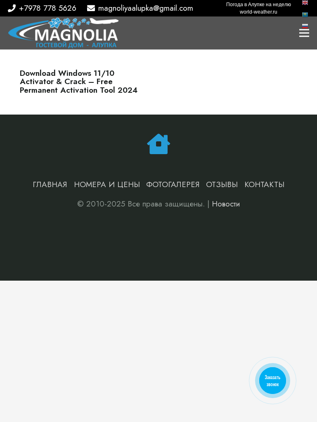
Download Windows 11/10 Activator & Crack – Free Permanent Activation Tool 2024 (78, 82)
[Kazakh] (305, 13)
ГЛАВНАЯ (50, 184)
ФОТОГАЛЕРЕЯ (173, 184)
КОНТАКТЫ (264, 184)
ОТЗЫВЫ (222, 184)
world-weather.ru (258, 12)
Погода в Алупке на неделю (258, 4)
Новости (226, 203)
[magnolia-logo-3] (63, 33)
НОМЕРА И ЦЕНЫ (107, 184)
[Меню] (304, 33)
